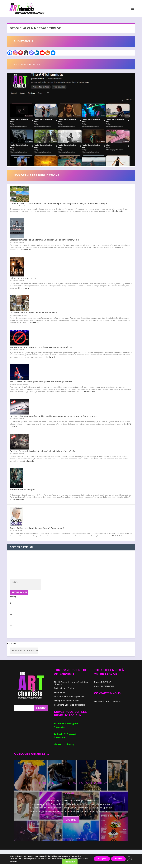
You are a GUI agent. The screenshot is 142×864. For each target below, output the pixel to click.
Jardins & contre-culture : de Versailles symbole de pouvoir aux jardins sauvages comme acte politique (58, 203)
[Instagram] (15, 52)
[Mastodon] (31, 52)
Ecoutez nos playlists (27, 64)
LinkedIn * (60, 733)
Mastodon (61, 737)
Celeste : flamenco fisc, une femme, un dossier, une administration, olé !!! (44, 239)
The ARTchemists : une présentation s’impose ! (71, 683)
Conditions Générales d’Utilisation (70, 704)
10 (81, 835)
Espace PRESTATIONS (104, 686)
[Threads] (26, 52)
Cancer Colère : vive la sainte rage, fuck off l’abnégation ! (37, 528)
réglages (13, 861)
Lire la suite (117, 211)
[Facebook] (9, 52)
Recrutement (60, 692)
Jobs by (13, 611)
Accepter (102, 858)
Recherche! (19, 592)
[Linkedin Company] (36, 52)
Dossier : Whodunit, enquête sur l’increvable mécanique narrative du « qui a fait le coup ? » (53, 416)
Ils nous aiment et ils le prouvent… (70, 696)
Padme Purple (55, 800)
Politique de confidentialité (66, 700)
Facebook (59, 723)
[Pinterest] (20, 52)
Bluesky (70, 744)
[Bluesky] (53, 52)
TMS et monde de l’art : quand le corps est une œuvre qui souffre (41, 381)
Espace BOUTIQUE (102, 682)
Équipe (71, 688)
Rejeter (118, 858)
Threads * (60, 744)
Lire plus (71, 819)
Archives (11, 643)
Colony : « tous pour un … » (23, 278)
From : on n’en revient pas (22, 489)
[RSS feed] (47, 52)
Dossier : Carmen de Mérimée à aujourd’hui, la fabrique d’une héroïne (43, 451)
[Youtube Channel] (42, 52)
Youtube (60, 727)
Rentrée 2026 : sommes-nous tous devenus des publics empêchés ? (41, 347)
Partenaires (59, 688)
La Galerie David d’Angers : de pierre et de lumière (33, 312)
